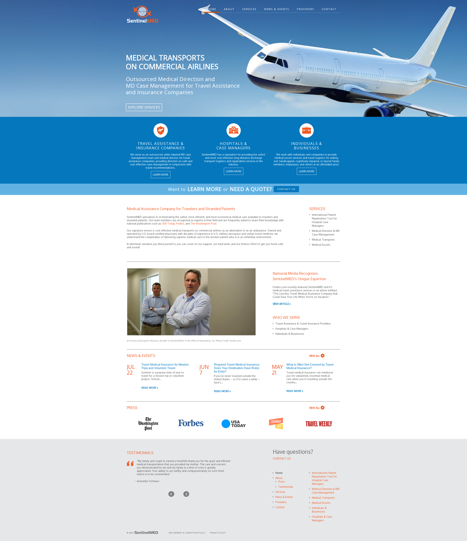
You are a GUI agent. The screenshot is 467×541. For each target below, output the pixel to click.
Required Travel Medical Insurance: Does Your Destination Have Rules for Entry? (237, 368)
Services (249, 9)
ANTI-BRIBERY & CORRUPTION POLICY (187, 532)
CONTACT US (286, 189)
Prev (171, 494)
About (229, 9)
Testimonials (285, 486)
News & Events (276, 9)
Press (281, 481)
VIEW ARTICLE (281, 303)
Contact (329, 9)
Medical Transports (323, 239)
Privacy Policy (218, 532)
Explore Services (144, 107)
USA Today (168, 223)
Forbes (180, 223)
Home (211, 9)
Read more (148, 387)
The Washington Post (203, 223)
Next (186, 494)
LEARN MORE (160, 174)
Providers (305, 9)
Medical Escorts (321, 244)
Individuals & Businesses (289, 333)
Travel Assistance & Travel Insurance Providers (303, 323)
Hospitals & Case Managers (291, 328)
